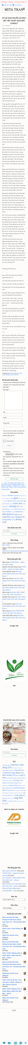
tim (23, 511)
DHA (12, 498)
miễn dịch (17, 503)
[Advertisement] (14, 642)
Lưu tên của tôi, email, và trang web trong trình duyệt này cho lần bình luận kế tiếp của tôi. (13, 433)
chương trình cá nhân (8, 770)
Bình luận (6, 390)
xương (13, 519)
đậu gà (22, 801)
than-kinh (13, 511)
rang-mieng (5, 509)
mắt (6, 506)
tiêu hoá (6, 514)
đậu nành (5, 803)
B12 (3, 495)
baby (6, 495)
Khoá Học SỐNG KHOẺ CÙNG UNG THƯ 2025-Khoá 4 (14, 573)
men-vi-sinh (5, 503)
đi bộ (18, 801)
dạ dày (18, 775)
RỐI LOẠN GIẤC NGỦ (9, 871)
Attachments (6, 451)
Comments (14, 375)
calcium (10, 495)
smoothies (6, 792)
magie (18, 501)
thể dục (16, 792)
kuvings (17, 780)
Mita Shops (6, 545)
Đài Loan (12, 801)
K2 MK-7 (5, 501)
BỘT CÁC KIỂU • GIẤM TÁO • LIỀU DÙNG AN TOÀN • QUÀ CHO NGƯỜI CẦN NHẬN (13, 487)
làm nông (11, 783)
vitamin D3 (20, 517)
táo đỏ (20, 514)
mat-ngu (23, 501)
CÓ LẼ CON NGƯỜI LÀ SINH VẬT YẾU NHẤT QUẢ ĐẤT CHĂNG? (14, 20)
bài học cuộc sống (13, 766)
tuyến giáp (20, 795)
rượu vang (17, 790)
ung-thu (11, 798)
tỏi (7, 798)
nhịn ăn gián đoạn (8, 788)
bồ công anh (15, 767)
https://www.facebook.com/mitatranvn (15, 551)
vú (8, 801)
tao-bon (20, 509)
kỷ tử (15, 501)
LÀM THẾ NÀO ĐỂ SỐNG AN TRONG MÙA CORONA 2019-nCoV (13, 483)
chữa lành (19, 770)
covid (6, 772)
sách (15, 509)
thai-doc (4, 511)
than (9, 511)
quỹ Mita (11, 790)
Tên (4, 412)
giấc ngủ (20, 498)
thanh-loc (18, 511)
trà (13, 795)
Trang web (6, 423)
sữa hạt (12, 792)
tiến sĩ (21, 792)
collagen (7, 498)
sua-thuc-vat (11, 509)
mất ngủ (22, 785)
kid (9, 501)
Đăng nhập (8, 5)
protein (21, 506)
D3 (9, 498)
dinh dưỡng (8, 775)
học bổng (15, 778)
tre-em (14, 514)
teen (23, 509)
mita (17, 783)
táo (4, 798)
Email (4, 417)
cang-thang (16, 495)
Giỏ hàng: (18, 5)
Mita (3, 25)
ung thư (6, 516)
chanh (21, 495)
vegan (12, 517)
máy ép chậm (14, 785)
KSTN (11, 501)
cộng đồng (17, 773)
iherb (20, 778)
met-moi (11, 503)
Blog (11, 373)
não (8, 506)
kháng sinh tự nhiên (8, 780)
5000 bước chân (6, 765)
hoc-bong (9, 778)
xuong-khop (6, 519)
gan (16, 497)
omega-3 (13, 506)
